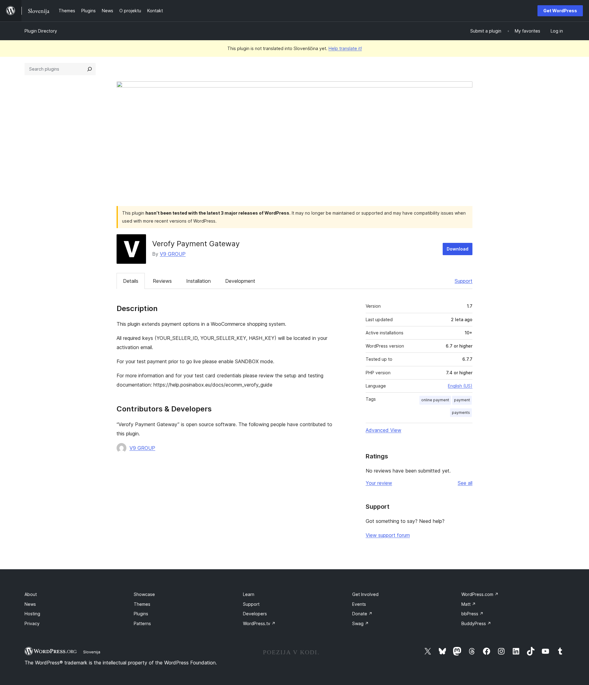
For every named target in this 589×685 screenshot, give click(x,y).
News (30, 604)
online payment (435, 400)
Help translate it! (345, 48)
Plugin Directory (41, 30)
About (31, 594)
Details (130, 281)
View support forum (388, 535)
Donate (362, 613)
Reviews (162, 281)
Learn (248, 594)
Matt (468, 604)
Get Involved (365, 594)
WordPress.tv (259, 623)
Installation (198, 281)
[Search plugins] (89, 69)
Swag (360, 623)
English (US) (460, 385)
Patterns (142, 623)
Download (457, 248)
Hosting (32, 613)
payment (462, 400)
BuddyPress (476, 623)
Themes (142, 604)
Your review (379, 483)
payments (461, 412)
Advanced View (383, 430)
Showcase (144, 594)
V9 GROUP (173, 254)
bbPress (472, 613)
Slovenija (91, 651)
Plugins (141, 613)
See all (465, 483)
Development (240, 281)
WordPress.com (480, 594)
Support (463, 281)
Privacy (32, 623)
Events (359, 604)
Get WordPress (560, 10)
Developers (255, 613)
